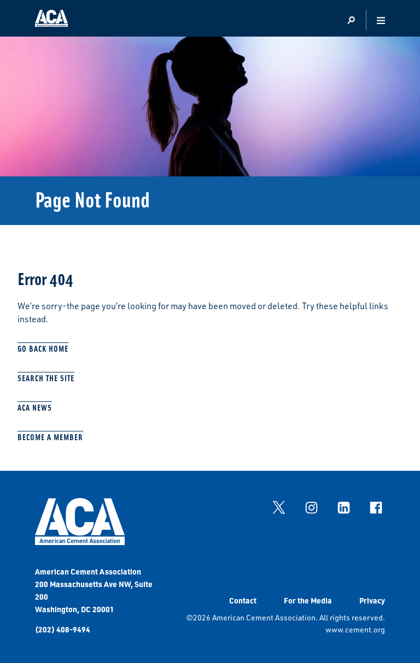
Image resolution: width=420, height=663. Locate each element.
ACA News (35, 407)
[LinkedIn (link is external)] (343, 507)
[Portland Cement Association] (51, 20)
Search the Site (46, 377)
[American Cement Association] (80, 542)
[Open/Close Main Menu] (380, 20)
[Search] (350, 20)
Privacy (372, 600)
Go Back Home (43, 348)
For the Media (308, 600)
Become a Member (50, 436)
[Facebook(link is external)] (375, 507)
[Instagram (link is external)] (311, 507)
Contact (242, 600)
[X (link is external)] (279, 507)
